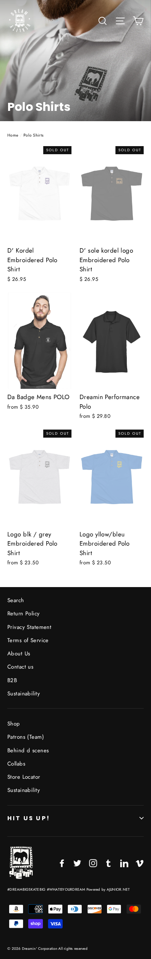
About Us (18, 653)
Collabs (16, 764)
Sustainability (23, 694)
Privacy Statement (29, 627)
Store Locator (23, 777)
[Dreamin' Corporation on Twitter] (77, 863)
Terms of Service (28, 640)
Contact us (20, 667)
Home (13, 135)
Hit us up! (28, 818)
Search (15, 600)
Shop (13, 724)
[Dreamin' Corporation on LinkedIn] (124, 863)
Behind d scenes (28, 750)
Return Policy (23, 613)
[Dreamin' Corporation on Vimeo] (140, 863)
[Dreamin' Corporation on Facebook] (62, 863)
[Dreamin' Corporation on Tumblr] (108, 863)
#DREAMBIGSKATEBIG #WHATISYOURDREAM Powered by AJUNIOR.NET (68, 889)
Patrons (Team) (25, 737)
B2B (12, 680)
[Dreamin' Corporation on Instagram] (93, 863)
